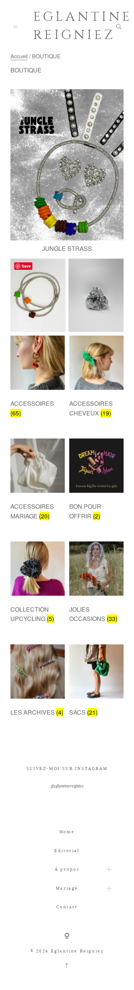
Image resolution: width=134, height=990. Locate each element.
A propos (67, 869)
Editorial (66, 850)
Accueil (19, 56)
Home (67, 831)
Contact (66, 906)
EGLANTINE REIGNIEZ (67, 26)
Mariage (67, 888)
